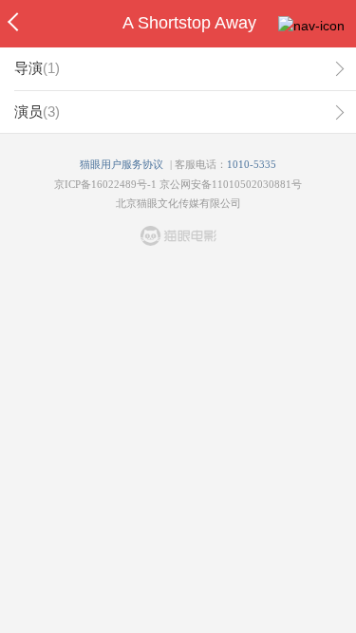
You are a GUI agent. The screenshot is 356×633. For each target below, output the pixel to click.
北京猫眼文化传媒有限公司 (178, 203)
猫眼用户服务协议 (121, 164)
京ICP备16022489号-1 (105, 184)
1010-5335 (251, 164)
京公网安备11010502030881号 (230, 184)
